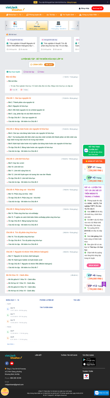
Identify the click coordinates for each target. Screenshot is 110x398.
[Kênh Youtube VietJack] (12, 363)
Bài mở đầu (12, 81)
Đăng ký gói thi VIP (95, 161)
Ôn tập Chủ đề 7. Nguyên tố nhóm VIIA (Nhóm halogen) (30, 264)
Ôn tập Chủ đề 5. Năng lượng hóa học (23, 221)
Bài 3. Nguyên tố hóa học (18, 106)
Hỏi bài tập (4, 393)
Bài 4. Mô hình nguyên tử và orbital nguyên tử (26, 110)
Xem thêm (10, 344)
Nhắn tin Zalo (104, 393)
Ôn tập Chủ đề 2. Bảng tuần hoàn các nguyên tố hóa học (30, 147)
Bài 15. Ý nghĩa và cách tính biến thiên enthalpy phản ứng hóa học (34, 217)
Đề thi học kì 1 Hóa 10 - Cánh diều (21, 283)
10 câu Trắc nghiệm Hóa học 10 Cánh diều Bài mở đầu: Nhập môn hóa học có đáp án (41, 86)
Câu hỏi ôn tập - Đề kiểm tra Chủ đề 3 (23, 182)
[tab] (94, 169)
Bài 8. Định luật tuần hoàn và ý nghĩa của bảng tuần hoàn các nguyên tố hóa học (40, 144)
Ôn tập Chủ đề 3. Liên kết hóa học (21, 178)
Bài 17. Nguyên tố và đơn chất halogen (23, 256)
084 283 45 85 (15, 378)
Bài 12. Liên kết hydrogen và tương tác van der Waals (29, 174)
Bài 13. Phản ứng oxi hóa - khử (20, 194)
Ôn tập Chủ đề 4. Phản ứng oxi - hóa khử (24, 198)
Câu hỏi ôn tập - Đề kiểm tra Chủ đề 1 (23, 121)
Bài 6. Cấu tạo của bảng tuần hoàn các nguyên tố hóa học (31, 133)
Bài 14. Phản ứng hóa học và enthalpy (23, 213)
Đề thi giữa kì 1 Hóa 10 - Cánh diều (22, 279)
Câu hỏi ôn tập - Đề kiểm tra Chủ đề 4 (23, 202)
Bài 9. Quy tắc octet (16, 163)
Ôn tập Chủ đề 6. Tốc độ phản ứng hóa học (25, 240)
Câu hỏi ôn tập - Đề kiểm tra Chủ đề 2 (23, 151)
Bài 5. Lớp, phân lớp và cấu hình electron (24, 114)
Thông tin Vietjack (69, 355)
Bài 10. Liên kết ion (15, 167)
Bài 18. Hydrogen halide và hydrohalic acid (25, 260)
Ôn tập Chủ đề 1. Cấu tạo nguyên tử (22, 118)
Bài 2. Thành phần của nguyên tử (21, 102)
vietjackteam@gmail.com (14, 385)
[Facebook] (7, 363)
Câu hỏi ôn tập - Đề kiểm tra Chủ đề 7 (23, 267)
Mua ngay (94, 265)
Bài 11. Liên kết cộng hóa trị (19, 171)
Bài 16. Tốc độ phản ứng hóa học (21, 237)
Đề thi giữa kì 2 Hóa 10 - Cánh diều (22, 287)
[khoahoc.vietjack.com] (15, 8)
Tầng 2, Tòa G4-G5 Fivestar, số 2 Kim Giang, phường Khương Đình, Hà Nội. (15, 371)
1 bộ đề (14, 90)
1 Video (25, 90)
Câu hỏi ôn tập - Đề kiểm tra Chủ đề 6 (23, 244)
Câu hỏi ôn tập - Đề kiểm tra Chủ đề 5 (23, 225)
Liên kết (38, 355)
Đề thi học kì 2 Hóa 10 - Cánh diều (21, 291)
